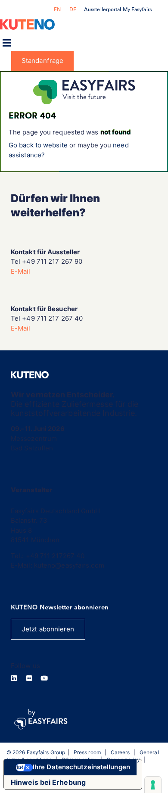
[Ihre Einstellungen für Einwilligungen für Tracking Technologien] (153, 785)
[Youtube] (44, 678)
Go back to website (38, 145)
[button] (6, 43)
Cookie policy (123, 759)
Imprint (14, 767)
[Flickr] (29, 678)
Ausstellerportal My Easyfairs (118, 9)
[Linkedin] (14, 678)
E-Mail (21, 271)
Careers (120, 752)
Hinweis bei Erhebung (48, 782)
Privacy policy (79, 759)
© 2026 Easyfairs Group (35, 752)
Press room (87, 752)
